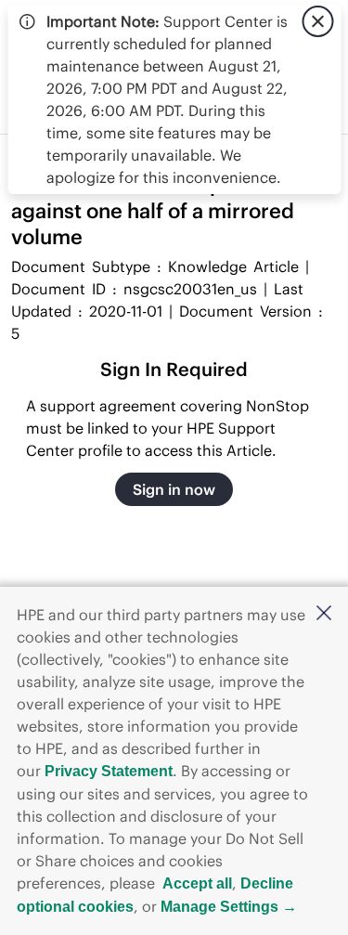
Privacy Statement (109, 771)
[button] (323, 614)
